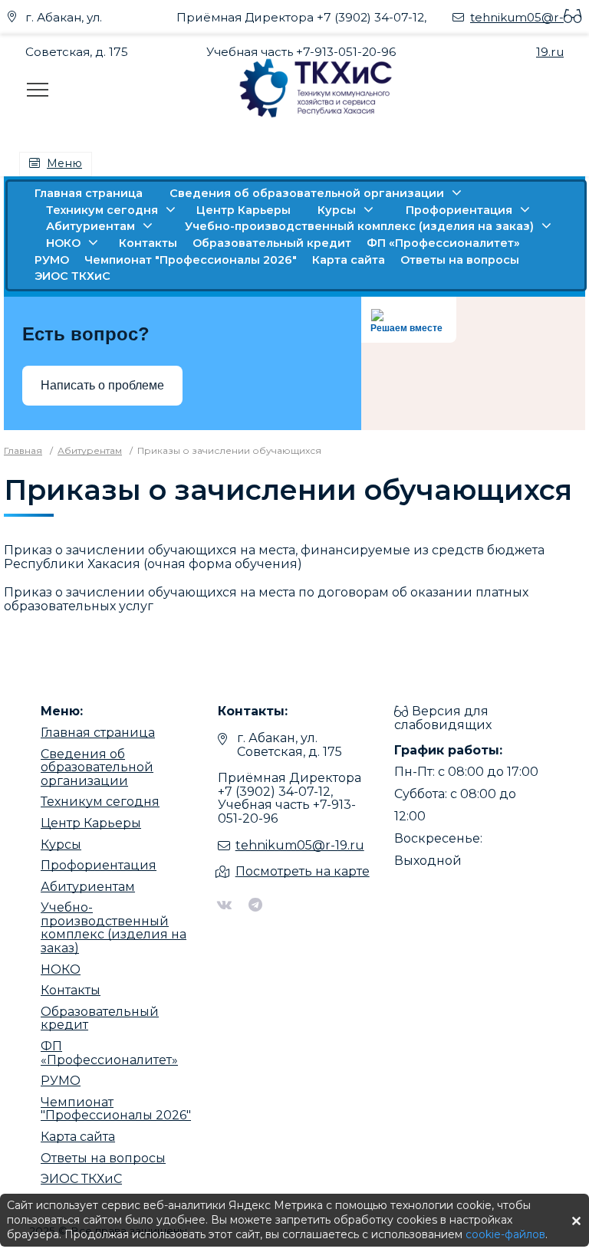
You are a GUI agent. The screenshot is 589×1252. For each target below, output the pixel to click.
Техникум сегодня (102, 210)
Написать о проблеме (102, 385)
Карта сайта (348, 260)
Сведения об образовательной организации (306, 193)
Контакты (148, 243)
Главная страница (89, 193)
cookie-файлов (505, 1234)
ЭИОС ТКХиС (72, 276)
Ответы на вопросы (459, 260)
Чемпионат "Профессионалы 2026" (190, 260)
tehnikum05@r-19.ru (299, 845)
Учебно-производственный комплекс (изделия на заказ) (359, 226)
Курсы (337, 210)
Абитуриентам (90, 226)
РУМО (52, 260)
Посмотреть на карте (302, 871)
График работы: (448, 750)
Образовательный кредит (271, 243)
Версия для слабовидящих (443, 718)
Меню (64, 163)
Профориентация (459, 210)
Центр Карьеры (243, 210)
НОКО (63, 243)
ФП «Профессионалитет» (443, 243)
